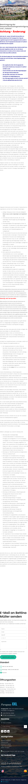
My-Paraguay (5, 781)
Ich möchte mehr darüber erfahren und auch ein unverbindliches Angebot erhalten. (12, 652)
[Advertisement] (14, 188)
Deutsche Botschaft (6, 740)
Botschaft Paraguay (6, 744)
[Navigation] (26, 2)
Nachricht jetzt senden (8, 657)
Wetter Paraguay (5, 747)
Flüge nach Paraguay (6, 745)
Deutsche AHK (4, 742)
